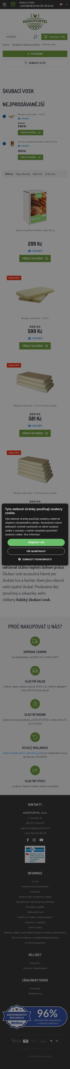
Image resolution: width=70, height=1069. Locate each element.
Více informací (32, 534)
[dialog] (35, 535)
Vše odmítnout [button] (36, 551)
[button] (35, 559)
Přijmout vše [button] (36, 542)
